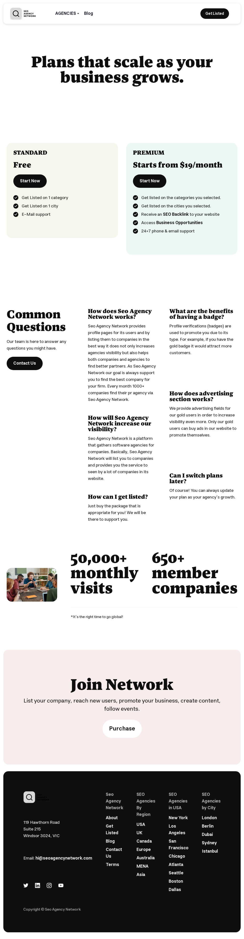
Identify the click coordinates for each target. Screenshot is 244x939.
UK (139, 833)
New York (178, 818)
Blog (88, 13)
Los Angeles (177, 829)
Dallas (175, 890)
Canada (144, 841)
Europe (144, 849)
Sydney (209, 843)
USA (141, 824)
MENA (142, 866)
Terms (112, 864)
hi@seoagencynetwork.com (64, 858)
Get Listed (112, 829)
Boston (176, 881)
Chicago (177, 856)
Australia (146, 858)
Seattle (176, 873)
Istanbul (210, 851)
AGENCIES (65, 13)
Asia (141, 874)
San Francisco (178, 844)
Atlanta (176, 864)
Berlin (208, 826)
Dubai (207, 834)
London (209, 818)
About (112, 818)
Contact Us (24, 363)
